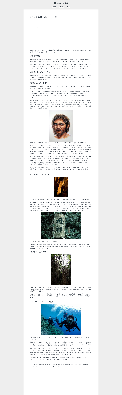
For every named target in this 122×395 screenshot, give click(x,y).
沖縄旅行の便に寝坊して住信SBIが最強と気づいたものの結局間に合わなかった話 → (71, 365)
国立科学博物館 (82, 143)
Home (54, 7)
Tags (68, 7)
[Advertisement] (64, 39)
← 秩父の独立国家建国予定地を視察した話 (41, 365)
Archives (61, 7)
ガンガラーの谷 (84, 199)
